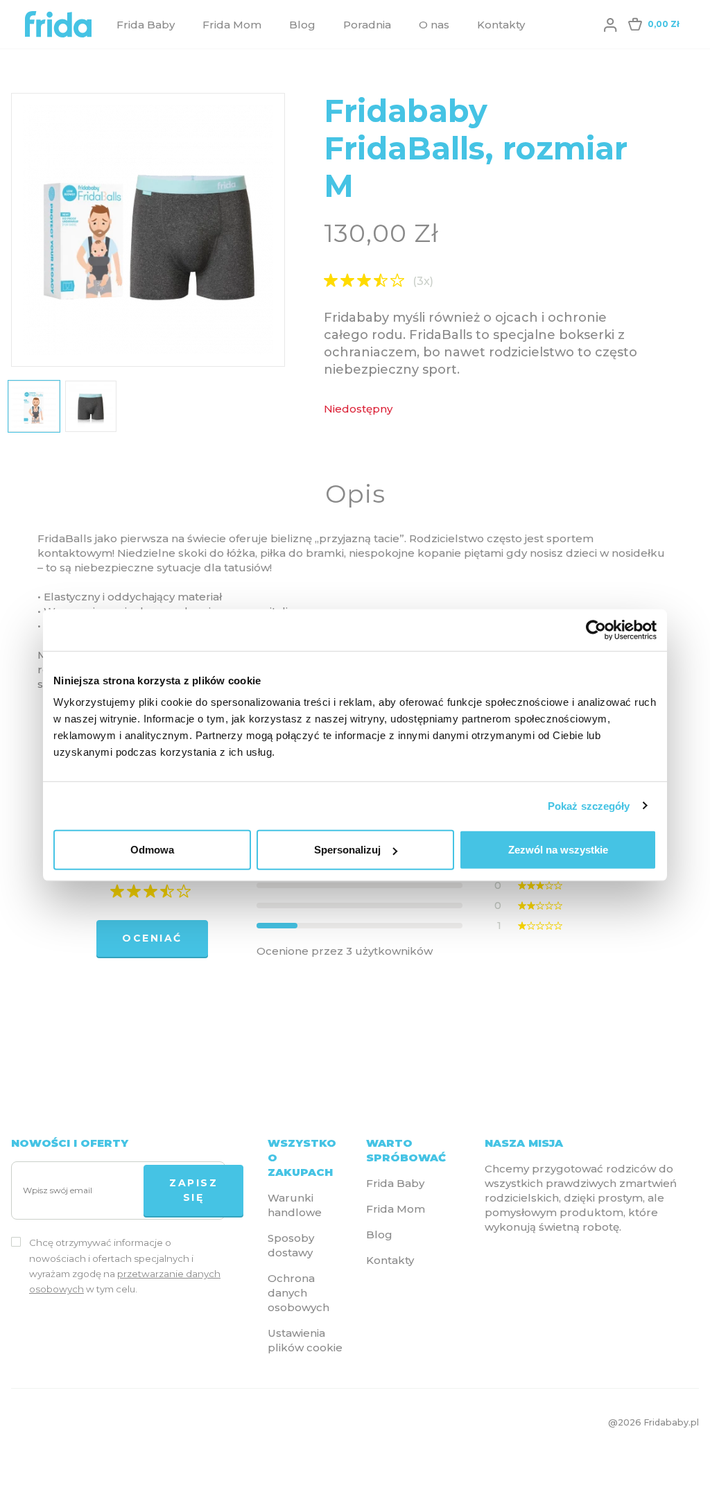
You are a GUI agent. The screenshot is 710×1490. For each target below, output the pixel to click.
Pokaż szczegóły (589, 805)
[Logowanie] (610, 24)
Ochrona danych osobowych (298, 1293)
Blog (302, 24)
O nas (434, 24)
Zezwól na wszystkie (558, 850)
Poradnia (367, 24)
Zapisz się (193, 1190)
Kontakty (501, 24)
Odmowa (152, 850)
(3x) (423, 281)
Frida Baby (145, 24)
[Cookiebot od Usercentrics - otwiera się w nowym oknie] (596, 629)
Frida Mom (231, 24)
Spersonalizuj (347, 850)
